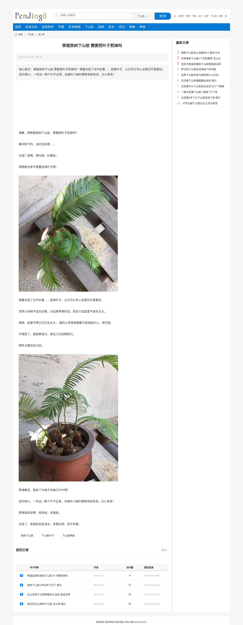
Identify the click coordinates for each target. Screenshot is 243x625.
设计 (200, 16)
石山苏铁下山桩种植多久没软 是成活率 (48, 594)
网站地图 (109, 622)
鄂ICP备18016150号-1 (136, 622)
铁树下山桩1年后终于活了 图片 (44, 585)
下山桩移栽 (68, 535)
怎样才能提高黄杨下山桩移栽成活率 (201, 64)
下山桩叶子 (48, 535)
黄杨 (188, 16)
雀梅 (221, 16)
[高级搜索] (173, 16)
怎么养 (41, 34)
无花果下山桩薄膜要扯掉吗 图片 (199, 80)
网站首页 (100, 622)
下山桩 (213, 16)
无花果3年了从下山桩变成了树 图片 (201, 97)
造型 (206, 16)
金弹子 (181, 16)
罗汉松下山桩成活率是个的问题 (198, 69)
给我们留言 (119, 622)
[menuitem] (18, 27)
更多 (164, 550)
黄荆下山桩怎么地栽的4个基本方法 (200, 52)
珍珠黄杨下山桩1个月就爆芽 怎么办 (201, 58)
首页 (21, 34)
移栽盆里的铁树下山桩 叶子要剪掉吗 (47, 575)
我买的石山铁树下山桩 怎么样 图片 (46, 603)
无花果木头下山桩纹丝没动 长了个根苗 (202, 86)
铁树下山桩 (27, 535)
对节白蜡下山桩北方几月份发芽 (200, 103)
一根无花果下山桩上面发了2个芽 (199, 92)
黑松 (194, 16)
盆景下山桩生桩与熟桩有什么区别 (199, 74)
